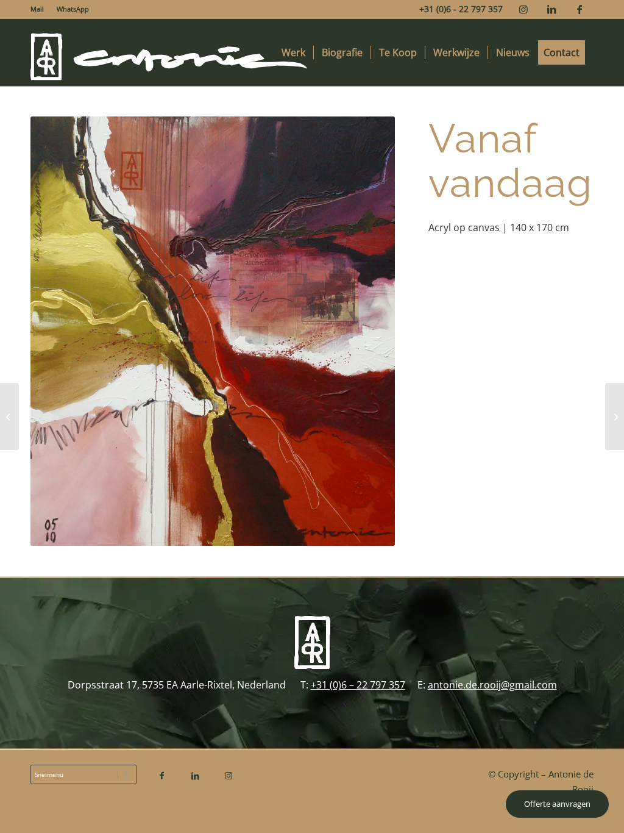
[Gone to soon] (9, 416)
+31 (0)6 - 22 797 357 (461, 9)
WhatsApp (73, 8)
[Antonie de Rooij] (169, 52)
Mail (37, 8)
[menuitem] (40, 9)
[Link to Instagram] (523, 9)
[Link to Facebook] (579, 9)
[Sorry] (614, 416)
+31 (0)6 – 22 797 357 (358, 685)
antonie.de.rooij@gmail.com (492, 685)
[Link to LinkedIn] (551, 9)
